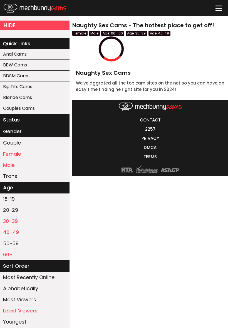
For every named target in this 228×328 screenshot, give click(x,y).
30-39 (10, 221)
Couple (12, 142)
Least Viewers (20, 310)
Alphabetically (20, 288)
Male (9, 164)
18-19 (9, 198)
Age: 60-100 (113, 33)
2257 (150, 129)
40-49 (11, 232)
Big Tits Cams (17, 86)
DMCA (150, 147)
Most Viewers (19, 299)
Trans (10, 176)
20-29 (10, 210)
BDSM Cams (16, 76)
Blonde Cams (17, 97)
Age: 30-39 (136, 33)
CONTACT (150, 120)
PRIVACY (150, 138)
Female (12, 153)
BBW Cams (15, 65)
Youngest (14, 321)
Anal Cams (15, 54)
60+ (8, 254)
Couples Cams (19, 108)
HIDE (10, 25)
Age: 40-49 (159, 33)
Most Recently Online (28, 277)
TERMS (150, 157)
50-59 (11, 243)
